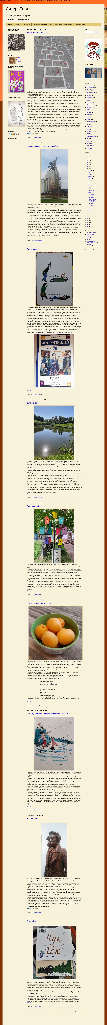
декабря (90, 170)
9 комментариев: (38, 705)
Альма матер (90, 111)
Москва (88, 128)
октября (90, 174)
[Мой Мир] (33, 133)
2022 (88, 162)
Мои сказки (89, 143)
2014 (88, 226)
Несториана (89, 244)
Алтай (88, 129)
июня (89, 182)
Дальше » (29, 237)
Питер (88, 123)
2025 (88, 157)
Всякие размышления (92, 92)
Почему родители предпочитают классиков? (47, 714)
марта (89, 212)
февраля (90, 214)
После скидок (33, 249)
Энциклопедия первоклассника (42, 24)
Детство (88, 100)
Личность (89, 107)
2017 (88, 220)
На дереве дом (90, 234)
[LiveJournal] (35, 133)
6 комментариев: (38, 394)
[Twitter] (30, 133)
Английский (89, 148)
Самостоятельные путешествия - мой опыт (92, 242)
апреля (90, 210)
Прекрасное (89, 97)
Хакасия (88, 141)
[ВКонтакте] (28, 133)
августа (90, 178)
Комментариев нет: (38, 240)
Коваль (88, 133)
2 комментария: (37, 594)
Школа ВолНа (90, 236)
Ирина (19, 57)
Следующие (30, 1012)
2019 (88, 168)
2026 (88, 155)
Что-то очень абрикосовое (39, 603)
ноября (90, 172)
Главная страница (54, 1012)
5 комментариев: (38, 137)
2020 (88, 166)
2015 (88, 224)
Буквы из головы (90, 145)
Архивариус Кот (90, 245)
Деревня (89, 114)
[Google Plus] (37, 133)
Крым (88, 146)
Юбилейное (32, 818)
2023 (88, 160)
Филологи (89, 119)
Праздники (89, 102)
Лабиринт (89, 126)
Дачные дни (32, 403)
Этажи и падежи (80, 24)
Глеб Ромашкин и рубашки (63, 24)
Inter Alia (88, 239)
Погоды (88, 91)
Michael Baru (90, 237)
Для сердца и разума (92, 232)
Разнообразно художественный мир (43, 146)
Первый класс (90, 140)
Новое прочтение (91, 134)
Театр (88, 117)
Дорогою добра (34, 506)
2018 (88, 218)
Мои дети (89, 95)
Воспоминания (90, 87)
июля (89, 180)
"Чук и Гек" (32, 921)
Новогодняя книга (91, 121)
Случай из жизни (91, 105)
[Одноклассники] (32, 133)
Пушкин (88, 104)
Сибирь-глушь (90, 85)
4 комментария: (37, 912)
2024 (88, 159)
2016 (88, 222)
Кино (88, 109)
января (90, 216)
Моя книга (18, 24)
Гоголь (88, 138)
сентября (90, 176)
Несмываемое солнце (37, 32)
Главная (9, 24)
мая (89, 208)
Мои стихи (89, 112)
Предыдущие (78, 1012)
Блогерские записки (91, 136)
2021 (88, 164)
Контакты (27, 24)
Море (88, 124)
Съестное (89, 89)
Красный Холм (90, 131)
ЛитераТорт (17, 8)
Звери (88, 116)
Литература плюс (91, 99)
